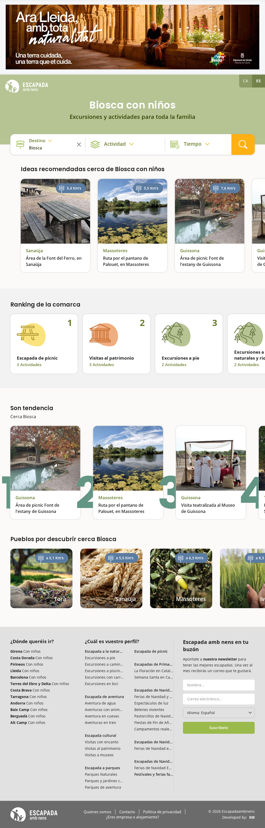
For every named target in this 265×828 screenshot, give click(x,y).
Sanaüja (34, 250)
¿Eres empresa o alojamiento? (132, 816)
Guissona (190, 250)
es (258, 80)
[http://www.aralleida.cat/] (132, 37)
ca (245, 80)
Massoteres (115, 250)
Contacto (127, 811)
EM (252, 817)
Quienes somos (97, 811)
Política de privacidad (162, 811)
